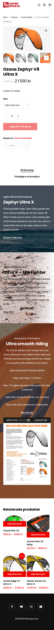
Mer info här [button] (27, 412)
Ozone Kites (26, 17)
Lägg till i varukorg (20, 126)
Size (5, 99)
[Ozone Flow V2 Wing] (38, 526)
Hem (5, 17)
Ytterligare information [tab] (27, 176)
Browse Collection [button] (12, 237)
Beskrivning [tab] (27, 170)
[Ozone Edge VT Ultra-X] (14, 565)
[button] (50, 4)
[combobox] (17, 105)
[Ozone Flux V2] (14, 521)
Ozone (14, 17)
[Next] (46, 58)
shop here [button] (8, 312)
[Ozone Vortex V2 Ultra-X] (38, 565)
